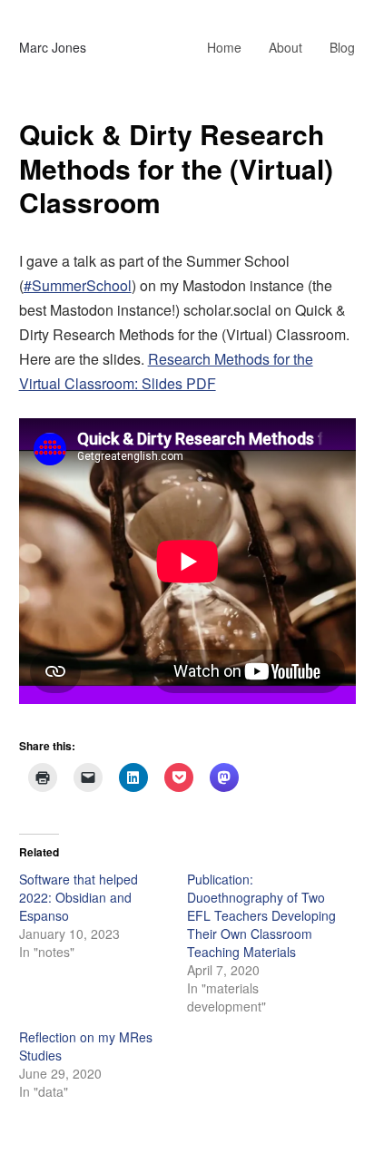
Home (224, 47)
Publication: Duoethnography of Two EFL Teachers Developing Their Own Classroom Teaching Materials (261, 915)
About (285, 47)
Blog (342, 47)
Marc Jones (52, 47)
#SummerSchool (78, 285)
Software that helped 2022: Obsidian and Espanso (78, 897)
